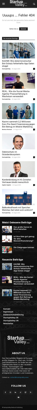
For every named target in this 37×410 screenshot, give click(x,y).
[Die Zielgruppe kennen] (7, 249)
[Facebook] (5, 392)
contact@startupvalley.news (19, 377)
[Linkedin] (15, 392)
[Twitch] (26, 392)
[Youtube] (18, 397)
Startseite (23, 29)
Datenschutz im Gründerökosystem (11, 153)
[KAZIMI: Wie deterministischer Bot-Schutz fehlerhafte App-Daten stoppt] (18, 51)
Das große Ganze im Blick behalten (23, 228)
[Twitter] (31, 392)
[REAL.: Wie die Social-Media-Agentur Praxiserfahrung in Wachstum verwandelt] (18, 81)
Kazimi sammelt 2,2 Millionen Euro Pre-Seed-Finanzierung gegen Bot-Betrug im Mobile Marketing (18, 124)
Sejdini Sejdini (6, 185)
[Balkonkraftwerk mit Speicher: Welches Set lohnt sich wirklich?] (18, 197)
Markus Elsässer (7, 129)
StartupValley (6, 69)
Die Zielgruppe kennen (24, 247)
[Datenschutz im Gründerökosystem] (18, 141)
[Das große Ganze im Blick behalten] (7, 229)
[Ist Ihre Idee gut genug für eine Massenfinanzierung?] (7, 238)
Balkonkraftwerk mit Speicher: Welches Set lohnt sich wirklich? (17, 208)
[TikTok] (20, 392)
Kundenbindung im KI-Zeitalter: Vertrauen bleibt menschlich (16, 180)
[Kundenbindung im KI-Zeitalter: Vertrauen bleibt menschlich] (18, 169)
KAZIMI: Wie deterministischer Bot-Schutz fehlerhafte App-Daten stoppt (18, 63)
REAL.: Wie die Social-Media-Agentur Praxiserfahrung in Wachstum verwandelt (16, 94)
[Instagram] (10, 392)
